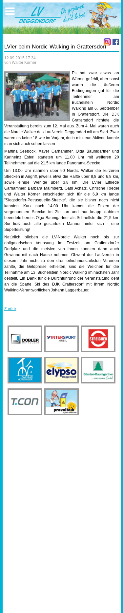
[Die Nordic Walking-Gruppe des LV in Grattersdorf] (37, 96)
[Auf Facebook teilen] (116, 42)
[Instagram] (107, 42)
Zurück (10, 308)
